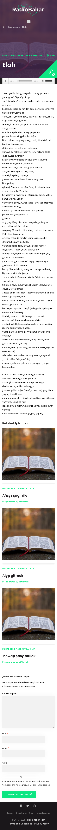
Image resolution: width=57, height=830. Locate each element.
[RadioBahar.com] (28, 7)
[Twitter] (28, 805)
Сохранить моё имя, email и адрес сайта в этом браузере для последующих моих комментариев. (26, 783)
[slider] (49, 80)
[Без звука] (43, 81)
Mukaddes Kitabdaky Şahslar (22, 55)
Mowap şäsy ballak (19, 656)
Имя (5, 733)
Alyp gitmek (12, 575)
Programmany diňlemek (15, 501)
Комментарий (9, 693)
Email (5, 748)
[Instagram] (34, 805)
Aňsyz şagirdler (15, 495)
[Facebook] (22, 805)
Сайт (4, 762)
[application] (28, 81)
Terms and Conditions (20, 823)
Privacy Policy (41, 823)
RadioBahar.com (36, 819)
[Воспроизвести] (5, 81)
